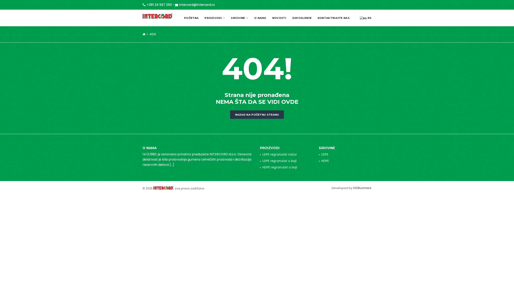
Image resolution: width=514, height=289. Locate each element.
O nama (260, 17)
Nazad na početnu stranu (257, 114)
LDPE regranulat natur (279, 154)
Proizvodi (213, 17)
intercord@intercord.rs (197, 5)
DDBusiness (362, 188)
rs (369, 17)
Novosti (279, 17)
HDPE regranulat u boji (279, 167)
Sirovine (238, 17)
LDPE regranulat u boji (279, 161)
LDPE (324, 154)
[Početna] (144, 34)
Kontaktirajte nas (334, 17)
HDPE (325, 161)
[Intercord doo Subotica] (163, 187)
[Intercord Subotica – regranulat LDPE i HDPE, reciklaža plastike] (158, 16)
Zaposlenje (302, 17)
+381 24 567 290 (159, 5)
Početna (191, 17)
